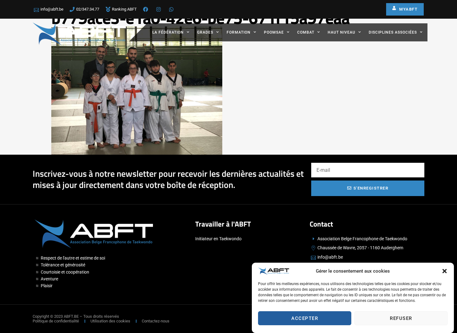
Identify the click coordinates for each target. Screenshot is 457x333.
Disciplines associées (393, 32)
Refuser (401, 318)
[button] (444, 271)
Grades (205, 32)
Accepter (304, 318)
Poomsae (274, 32)
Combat (305, 32)
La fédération (168, 32)
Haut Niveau (341, 32)
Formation (239, 32)
